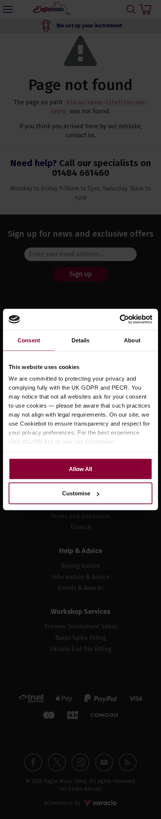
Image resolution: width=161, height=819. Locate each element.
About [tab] (132, 340)
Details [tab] (81, 340)
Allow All (80, 468)
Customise (76, 493)
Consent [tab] (29, 340)
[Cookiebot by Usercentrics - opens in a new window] (119, 319)
